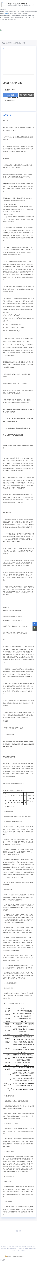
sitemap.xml (29, 1248)
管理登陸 (21, 1248)
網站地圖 (2, 1260)
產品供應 (9, 43)
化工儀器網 (21, 1250)
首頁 (3, 43)
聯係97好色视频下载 (26, 95)
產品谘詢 (10, 95)
